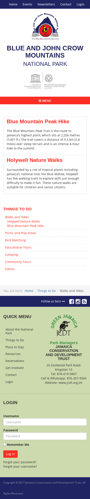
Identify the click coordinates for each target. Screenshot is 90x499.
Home (13, 4)
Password (10, 430)
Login (81, 4)
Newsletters (46, 4)
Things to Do (46, 291)
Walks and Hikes (17, 217)
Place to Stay (14, 347)
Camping (11, 254)
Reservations (14, 361)
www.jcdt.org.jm (70, 383)
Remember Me (17, 444)
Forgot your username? (20, 466)
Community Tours (18, 262)
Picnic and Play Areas (20, 233)
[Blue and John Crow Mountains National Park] (45, 26)
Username (11, 416)
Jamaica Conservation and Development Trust (53, 482)
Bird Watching (15, 240)
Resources (13, 354)
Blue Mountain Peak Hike (38, 121)
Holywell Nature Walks (34, 160)
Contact (65, 4)
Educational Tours (18, 247)
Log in (10, 454)
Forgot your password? (19, 462)
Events (27, 4)
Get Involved (14, 368)
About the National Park (19, 331)
